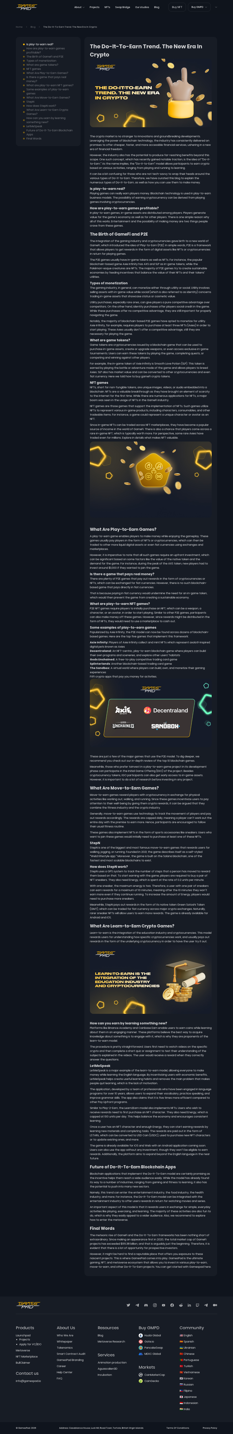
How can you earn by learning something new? (45, 120)
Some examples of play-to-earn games (47, 91)
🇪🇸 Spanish (187, 1342)
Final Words (33, 139)
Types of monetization (41, 61)
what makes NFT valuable (161, 438)
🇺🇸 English (186, 1335)
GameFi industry (158, 400)
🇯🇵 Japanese (188, 1397)
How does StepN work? (41, 106)
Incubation (105, 1375)
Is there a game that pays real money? (46, 79)
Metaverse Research (111, 1342)
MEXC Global (152, 1354)
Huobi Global (152, 1335)
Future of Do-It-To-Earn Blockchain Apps (49, 132)
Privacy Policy (210, 1427)
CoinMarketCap (154, 1375)
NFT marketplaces (157, 425)
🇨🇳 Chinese (187, 1354)
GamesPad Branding (70, 1360)
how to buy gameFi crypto (143, 376)
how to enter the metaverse (109, 1220)
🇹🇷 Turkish (186, 1366)
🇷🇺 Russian (187, 1385)
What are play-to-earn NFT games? (50, 85)
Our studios (142, 7)
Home (19, 26)
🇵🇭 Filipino (186, 1391)
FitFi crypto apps (101, 676)
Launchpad (23, 1335)
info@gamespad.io (28, 1381)
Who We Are (65, 1335)
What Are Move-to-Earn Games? (48, 98)
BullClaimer (23, 1363)
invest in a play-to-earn (147, 767)
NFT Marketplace (27, 1357)
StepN (30, 102)
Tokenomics (65, 1348)
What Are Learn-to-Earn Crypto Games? (47, 112)
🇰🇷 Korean (186, 1378)
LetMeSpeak (34, 126)
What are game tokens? (42, 65)
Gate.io (149, 1342)
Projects (94, 7)
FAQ (59, 1378)
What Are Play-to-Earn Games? (47, 73)
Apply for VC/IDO (30, 1344)
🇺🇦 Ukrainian (187, 1348)
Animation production (112, 1363)
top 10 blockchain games (178, 761)
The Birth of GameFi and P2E (44, 57)
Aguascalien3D (107, 1369)
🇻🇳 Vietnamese (190, 1372)
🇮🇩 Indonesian (189, 1403)
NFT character (125, 1127)
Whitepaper (64, 1342)
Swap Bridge (122, 7)
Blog (156, 7)
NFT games (33, 69)
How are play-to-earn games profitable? (45, 50)
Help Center (64, 1372)
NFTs (107, 7)
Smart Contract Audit (71, 1354)
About (78, 7)
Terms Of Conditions (177, 1427)
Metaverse (23, 1350)
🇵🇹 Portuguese (189, 1360)
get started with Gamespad (185, 1267)
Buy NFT (177, 7)
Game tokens (99, 345)
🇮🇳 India (185, 1409)
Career (61, 1366)
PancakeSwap (153, 1348)
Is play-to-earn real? (39, 44)
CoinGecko (151, 1381)
